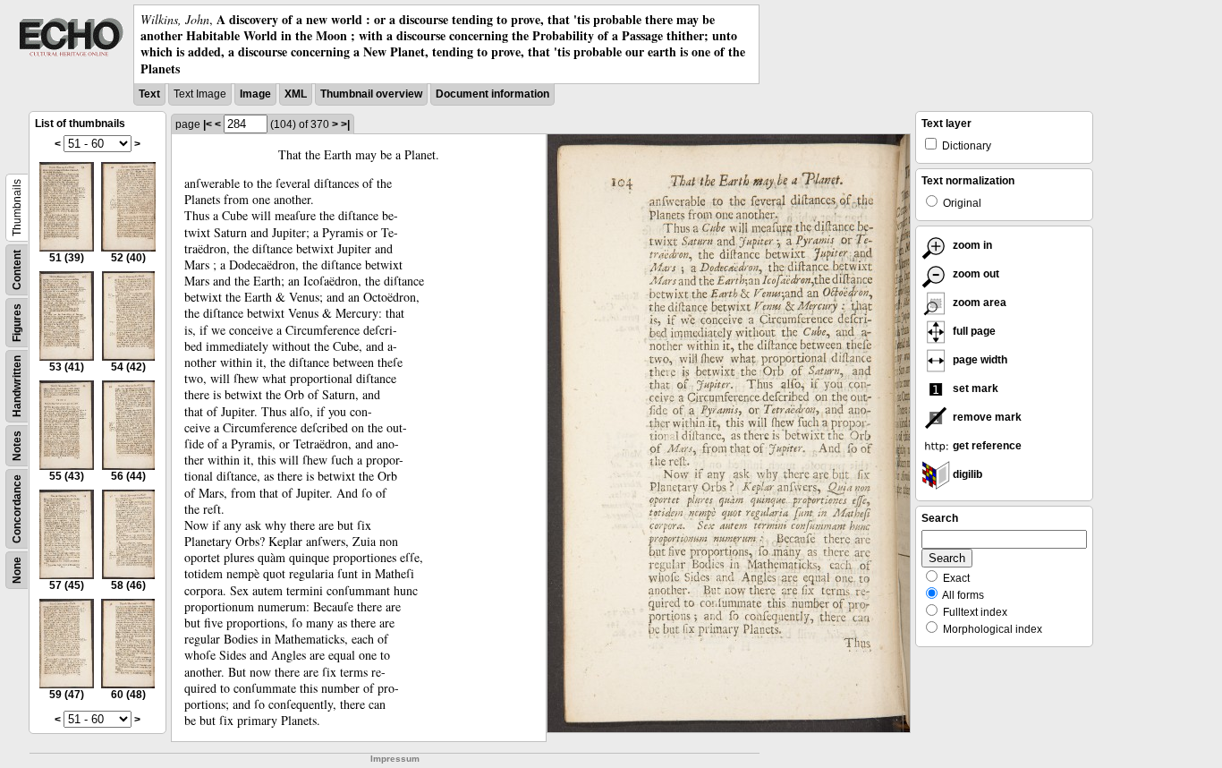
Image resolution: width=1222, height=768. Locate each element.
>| (345, 124)
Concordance (17, 508)
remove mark (986, 417)
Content (17, 270)
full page (973, 331)
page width (978, 360)
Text (149, 94)
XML (295, 94)
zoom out (974, 274)
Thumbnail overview (371, 94)
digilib (966, 474)
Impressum (395, 759)
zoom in (971, 245)
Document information (492, 94)
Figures (17, 322)
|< (207, 124)
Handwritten (17, 386)
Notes (17, 446)
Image (255, 94)
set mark (974, 388)
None (17, 570)
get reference (986, 445)
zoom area (978, 302)
